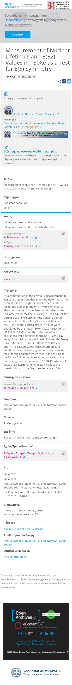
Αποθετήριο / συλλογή (19, 535)
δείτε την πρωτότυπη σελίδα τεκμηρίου (30, 151)
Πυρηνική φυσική (15, 388)
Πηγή (7, 468)
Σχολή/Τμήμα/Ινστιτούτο (20, 446)
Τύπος (8, 216)
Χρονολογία (11, 271)
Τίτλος (8, 179)
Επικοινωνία (23, 640)
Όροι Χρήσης (23, 644)
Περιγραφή (11, 290)
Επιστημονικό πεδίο (17, 377)
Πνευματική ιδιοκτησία (44, 644)
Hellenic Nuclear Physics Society (34, 114)
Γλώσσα (9, 417)
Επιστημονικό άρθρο (16, 246)
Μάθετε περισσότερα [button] (18, 25)
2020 (7, 279)
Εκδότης (9, 431)
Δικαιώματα (12, 504)
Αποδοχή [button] (17, 34)
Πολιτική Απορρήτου (43, 640)
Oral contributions (15, 556)
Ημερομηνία (12, 257)
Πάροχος (9, 522)
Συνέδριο (10, 399)
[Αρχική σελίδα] (22, 5)
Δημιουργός (11, 197)
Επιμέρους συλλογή (17, 551)
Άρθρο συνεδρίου (14, 237)
